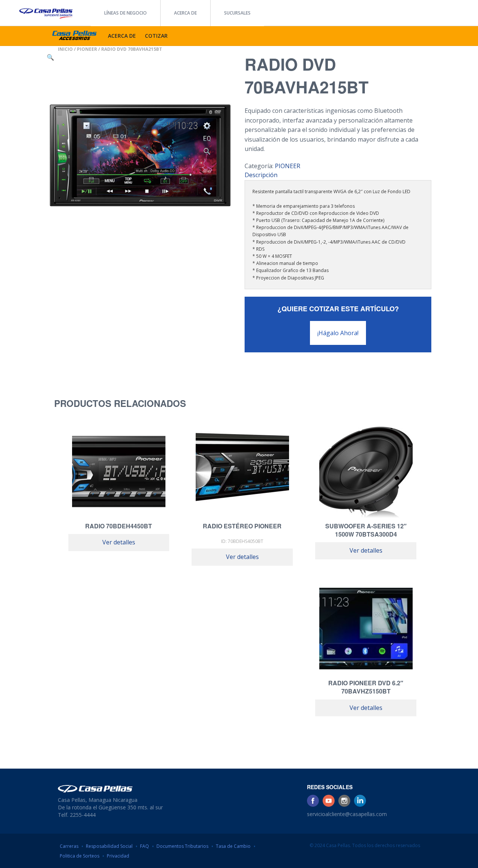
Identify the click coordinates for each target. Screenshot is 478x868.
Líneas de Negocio (125, 13)
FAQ (144, 846)
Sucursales (237, 13)
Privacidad (118, 856)
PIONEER (87, 49)
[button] (50, 57)
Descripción (261, 175)
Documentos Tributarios (182, 846)
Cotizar (156, 35)
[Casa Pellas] (45, 10)
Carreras (69, 846)
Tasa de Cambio (233, 846)
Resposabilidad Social (109, 846)
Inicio (65, 49)
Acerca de (185, 13)
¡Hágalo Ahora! (337, 333)
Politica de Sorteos (79, 856)
